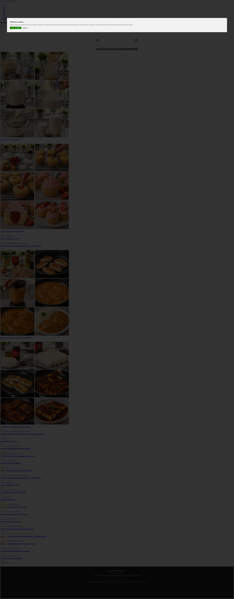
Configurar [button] (24, 27)
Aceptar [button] (12, 27)
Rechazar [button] (18, 27)
